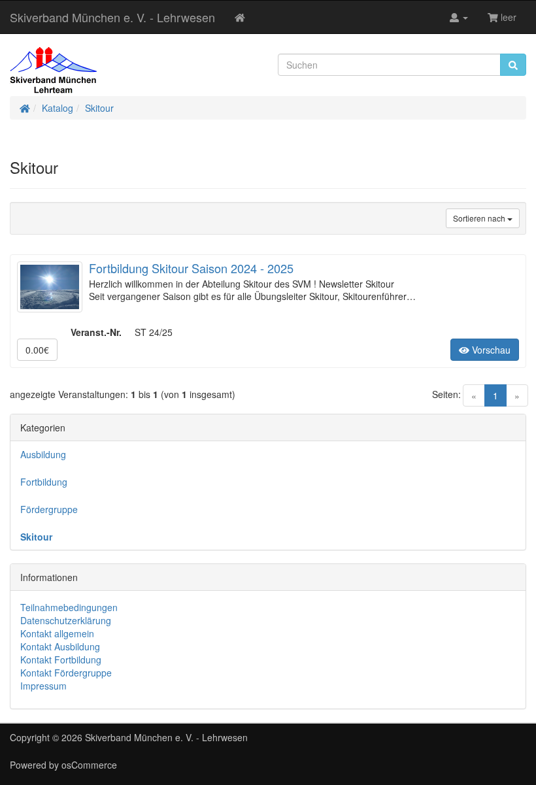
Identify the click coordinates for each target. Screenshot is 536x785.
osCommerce (89, 764)
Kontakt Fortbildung (60, 659)
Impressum (43, 685)
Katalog (57, 107)
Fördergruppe (49, 509)
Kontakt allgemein (57, 633)
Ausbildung (43, 454)
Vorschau (490, 349)
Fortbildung (43, 481)
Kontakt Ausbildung (60, 646)
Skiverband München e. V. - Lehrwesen (112, 16)
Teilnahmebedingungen (69, 607)
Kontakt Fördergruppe (66, 672)
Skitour (99, 107)
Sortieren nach (480, 218)
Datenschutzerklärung (65, 620)
